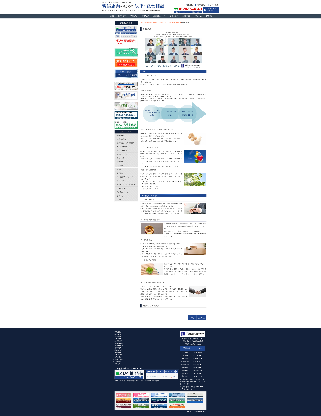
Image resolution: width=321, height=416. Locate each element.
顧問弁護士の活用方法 (124, 146)
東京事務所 (118, 355)
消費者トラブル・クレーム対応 (127, 184)
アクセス (198, 16)
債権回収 (120, 162)
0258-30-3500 (198, 355)
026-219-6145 (198, 367)
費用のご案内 (119, 359)
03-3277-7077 (198, 376)
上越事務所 (118, 341)
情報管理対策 (121, 188)
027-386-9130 (198, 373)
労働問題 (120, 165)
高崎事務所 (118, 352)
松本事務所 (118, 350)
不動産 (119, 169)
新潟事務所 (118, 336)
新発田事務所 (119, 345)
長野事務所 (118, 348)
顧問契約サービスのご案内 (125, 143)
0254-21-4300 (198, 364)
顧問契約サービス (159, 16)
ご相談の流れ (186, 16)
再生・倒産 (120, 158)
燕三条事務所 (119, 343)
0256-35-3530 (198, 361)
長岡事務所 (118, 339)
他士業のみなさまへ (123, 192)
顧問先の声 (145, 16)
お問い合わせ (121, 196)
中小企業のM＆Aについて (125, 177)
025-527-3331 (198, 358)
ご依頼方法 (118, 361)
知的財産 (120, 173)
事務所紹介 (118, 332)
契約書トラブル (122, 154)
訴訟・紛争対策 (122, 150)
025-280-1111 (198, 353)
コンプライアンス (122, 181)
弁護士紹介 (134, 16)
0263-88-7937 (198, 370)
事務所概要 (122, 16)
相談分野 (209, 16)
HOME (111, 16)
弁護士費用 (174, 16)
